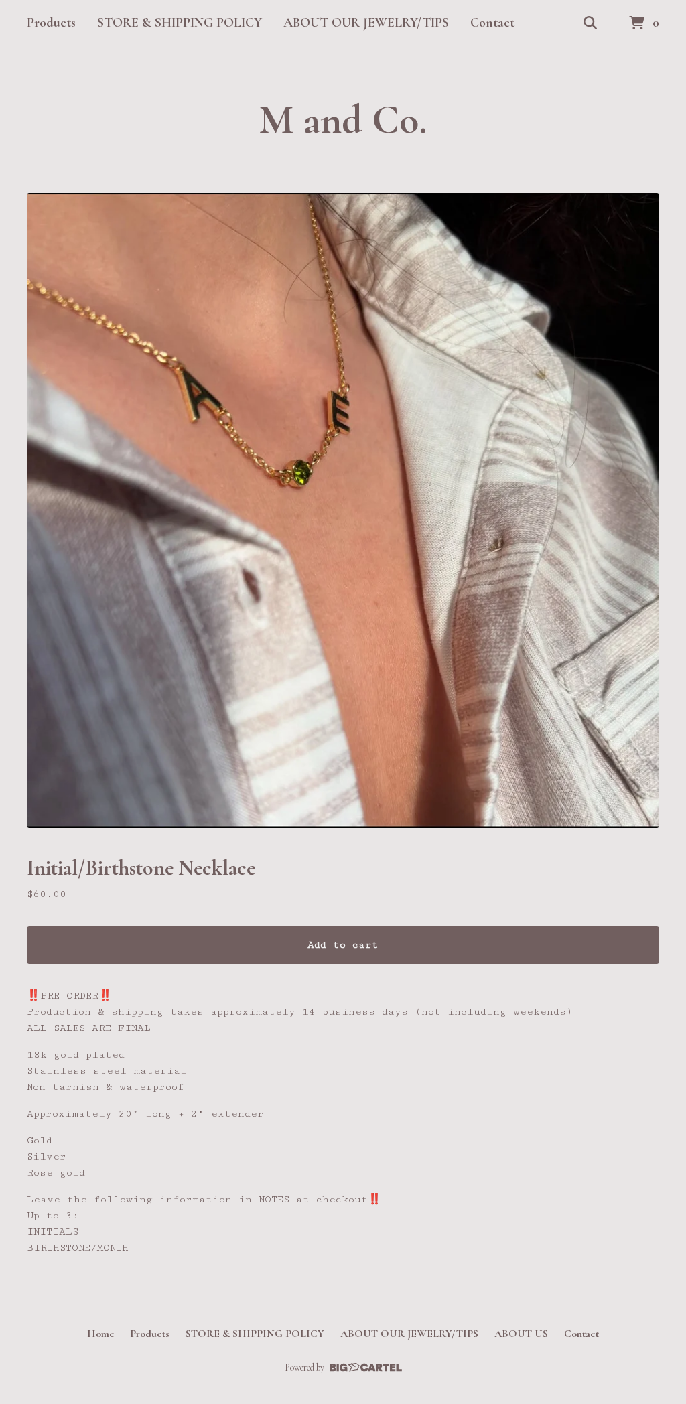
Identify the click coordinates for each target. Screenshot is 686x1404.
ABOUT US (521, 1333)
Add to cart (343, 945)
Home (100, 1333)
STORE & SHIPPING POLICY (179, 23)
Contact (492, 23)
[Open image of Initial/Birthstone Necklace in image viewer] (343, 510)
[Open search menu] (590, 23)
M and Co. (343, 120)
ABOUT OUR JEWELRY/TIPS (366, 23)
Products (51, 23)
